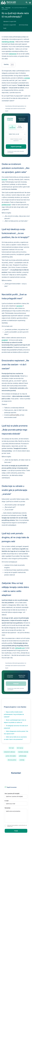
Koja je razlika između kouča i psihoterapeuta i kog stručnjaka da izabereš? (14, 714)
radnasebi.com (20, 648)
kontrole (4, 179)
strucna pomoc (12, 760)
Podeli (4, 28)
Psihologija (8, 7)
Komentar (7, 808)
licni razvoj (20, 748)
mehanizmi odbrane (9, 752)
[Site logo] (9, 2)
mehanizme (12, 54)
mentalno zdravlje (23, 752)
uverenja (27, 78)
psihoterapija (22, 756)
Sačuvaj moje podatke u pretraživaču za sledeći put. (17, 826)
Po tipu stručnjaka (19, 127)
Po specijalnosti (12, 127)
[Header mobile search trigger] (27, 2)
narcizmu (19, 306)
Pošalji (16, 830)
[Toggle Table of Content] (11, 64)
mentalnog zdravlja (8, 41)
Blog (3, 7)
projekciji (5, 340)
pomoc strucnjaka (11, 756)
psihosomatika (14, 415)
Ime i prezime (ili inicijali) (12, 793)
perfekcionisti (6, 204)
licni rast (11, 748)
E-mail (6, 800)
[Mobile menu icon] (30, 2)
